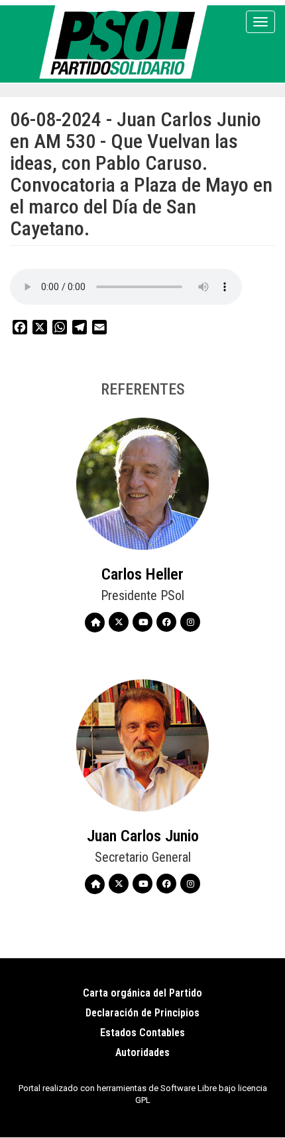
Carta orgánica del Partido (142, 993)
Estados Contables (142, 1032)
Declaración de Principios (143, 1012)
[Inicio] (125, 42)
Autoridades (142, 1052)
